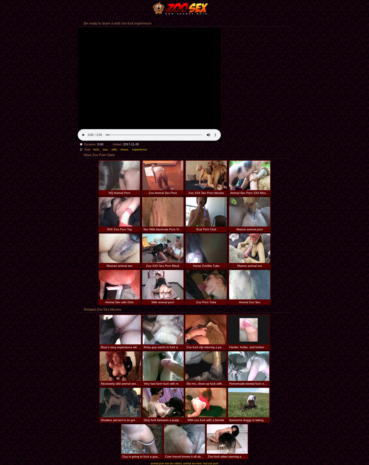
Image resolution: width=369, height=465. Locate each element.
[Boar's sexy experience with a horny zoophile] (120, 329)
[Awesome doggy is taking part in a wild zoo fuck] (248, 402)
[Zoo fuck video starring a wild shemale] (227, 439)
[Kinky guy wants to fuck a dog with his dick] (163, 329)
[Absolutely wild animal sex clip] (120, 366)
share (124, 149)
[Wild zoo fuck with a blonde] (205, 402)
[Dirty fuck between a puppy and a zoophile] (163, 402)
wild (114, 149)
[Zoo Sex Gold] (184, 7)
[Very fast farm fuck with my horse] (163, 366)
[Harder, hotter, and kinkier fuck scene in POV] (248, 329)
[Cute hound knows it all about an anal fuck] (184, 439)
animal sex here (192, 463)
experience (139, 149)
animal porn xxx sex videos (166, 463)
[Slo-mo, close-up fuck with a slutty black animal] (205, 366)
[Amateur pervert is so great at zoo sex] (120, 402)
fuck (96, 149)
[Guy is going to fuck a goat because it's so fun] (141, 439)
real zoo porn (210, 463)
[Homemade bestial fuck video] (248, 366)
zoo (105, 149)
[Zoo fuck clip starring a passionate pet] (205, 329)
